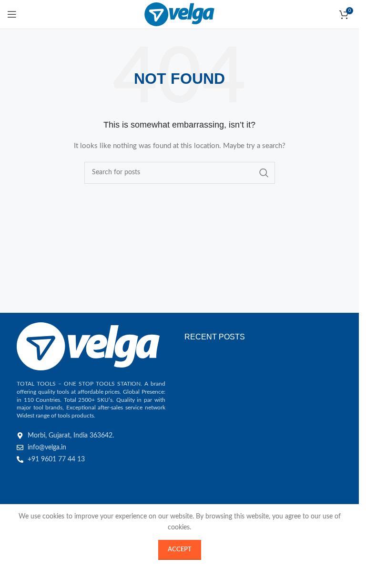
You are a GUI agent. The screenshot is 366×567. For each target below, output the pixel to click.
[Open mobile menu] (11, 14)
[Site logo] (179, 14)
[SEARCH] (264, 173)
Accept (180, 550)
